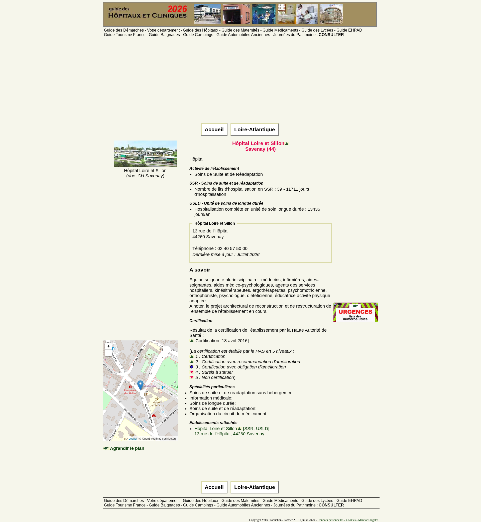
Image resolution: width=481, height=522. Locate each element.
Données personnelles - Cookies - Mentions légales (347, 520)
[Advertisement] (240, 83)
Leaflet (133, 438)
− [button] (108, 352)
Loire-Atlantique (255, 129)
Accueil (214, 129)
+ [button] (108, 346)
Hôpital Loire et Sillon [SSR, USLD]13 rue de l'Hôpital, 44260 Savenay (231, 431)
